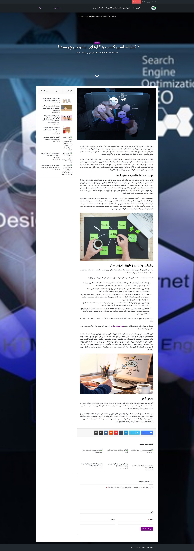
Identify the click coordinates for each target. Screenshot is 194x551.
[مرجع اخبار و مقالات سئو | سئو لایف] (153, 8)
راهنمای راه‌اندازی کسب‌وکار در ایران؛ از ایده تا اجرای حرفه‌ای (91, 465)
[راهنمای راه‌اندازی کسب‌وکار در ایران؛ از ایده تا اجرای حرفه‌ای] (91, 455)
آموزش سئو (136, 8)
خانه (112, 16)
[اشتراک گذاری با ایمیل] (101, 433)
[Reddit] (111, 433)
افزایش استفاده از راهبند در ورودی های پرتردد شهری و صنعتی (51, 130)
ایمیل (150, 519)
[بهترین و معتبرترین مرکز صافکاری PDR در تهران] (142, 456)
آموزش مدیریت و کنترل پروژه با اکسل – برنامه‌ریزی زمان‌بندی (50, 156)
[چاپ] (96, 433)
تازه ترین (69, 91)
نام (151, 512)
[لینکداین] (126, 433)
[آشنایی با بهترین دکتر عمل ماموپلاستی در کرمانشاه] (66, 143)
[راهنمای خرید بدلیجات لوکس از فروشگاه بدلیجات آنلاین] (66, 100)
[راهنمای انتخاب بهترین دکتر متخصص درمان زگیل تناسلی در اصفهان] (66, 108)
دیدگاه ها (44, 91)
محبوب (56, 91)
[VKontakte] (106, 433)
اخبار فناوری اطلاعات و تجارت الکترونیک (117, 8)
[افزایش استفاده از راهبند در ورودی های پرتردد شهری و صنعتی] (66, 130)
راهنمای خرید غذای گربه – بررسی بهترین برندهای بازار (118, 465)
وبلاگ (108, 16)
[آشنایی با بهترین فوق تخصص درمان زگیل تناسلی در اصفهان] (66, 169)
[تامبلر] (121, 433)
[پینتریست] (116, 433)
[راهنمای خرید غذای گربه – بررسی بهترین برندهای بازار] (116, 455)
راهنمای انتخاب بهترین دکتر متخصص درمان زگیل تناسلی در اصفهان (51, 108)
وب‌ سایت (112, 519)
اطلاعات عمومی (98, 8)
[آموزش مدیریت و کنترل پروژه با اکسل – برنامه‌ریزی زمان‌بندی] (66, 157)
